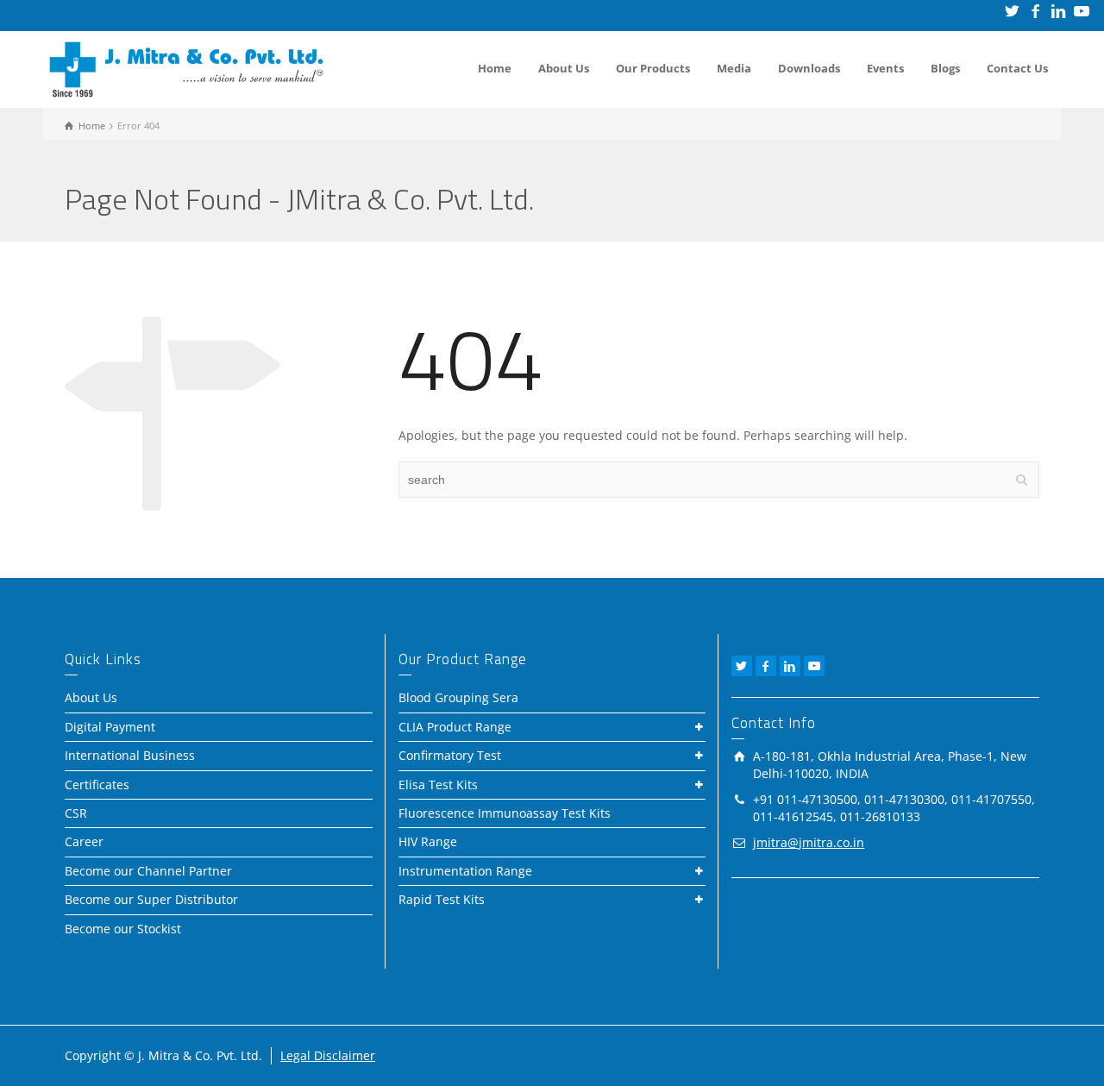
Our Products (653, 68)
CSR (76, 813)
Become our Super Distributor (151, 899)
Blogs (945, 68)
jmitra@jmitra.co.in (808, 842)
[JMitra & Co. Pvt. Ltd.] (186, 68)
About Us (563, 68)
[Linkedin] (1060, 11)
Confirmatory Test (449, 755)
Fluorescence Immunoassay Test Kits (504, 813)
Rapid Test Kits (441, 899)
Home (494, 68)
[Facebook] (1036, 11)
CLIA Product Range (454, 727)
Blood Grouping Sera (458, 697)
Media (734, 68)
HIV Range (427, 841)
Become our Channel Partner (148, 871)
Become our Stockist (123, 928)
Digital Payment (110, 727)
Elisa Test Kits (438, 784)
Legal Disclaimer (327, 1055)
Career (84, 841)
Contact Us (1017, 68)
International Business (130, 755)
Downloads (809, 68)
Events (885, 68)
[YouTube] (1083, 11)
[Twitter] (1013, 11)
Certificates (97, 784)
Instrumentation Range (465, 871)
